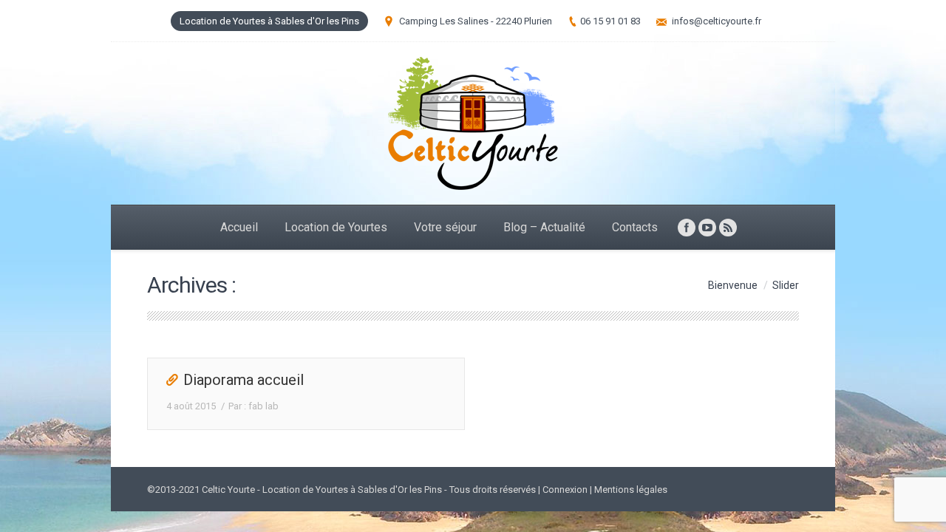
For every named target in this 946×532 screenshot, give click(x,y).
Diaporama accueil (243, 380)
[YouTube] (707, 227)
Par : (253, 406)
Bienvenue (733, 285)
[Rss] (728, 227)
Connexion (565, 489)
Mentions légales (630, 489)
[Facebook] (686, 227)
